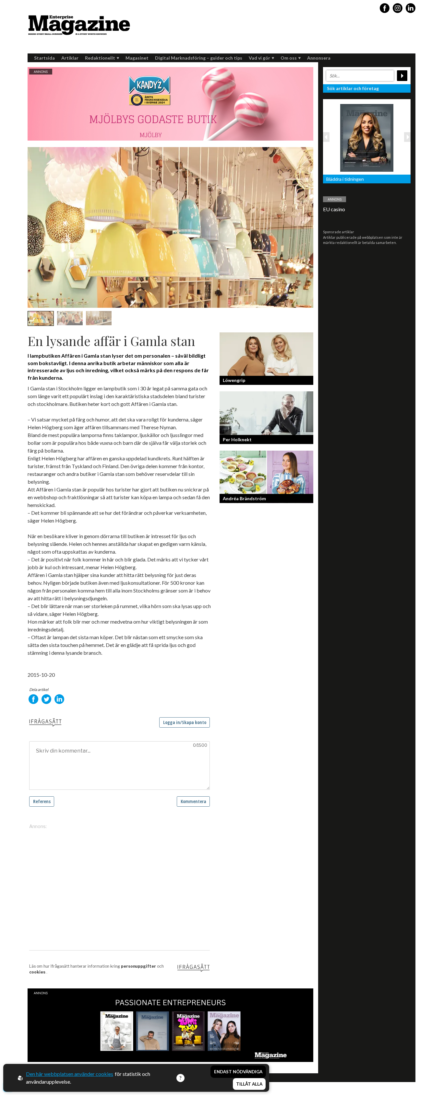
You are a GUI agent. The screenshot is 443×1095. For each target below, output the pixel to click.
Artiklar (69, 58)
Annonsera (318, 58)
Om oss (289, 58)
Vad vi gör (259, 58)
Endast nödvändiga (238, 1071)
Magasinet (137, 58)
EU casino (334, 209)
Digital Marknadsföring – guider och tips (198, 58)
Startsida (44, 58)
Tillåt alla (249, 1084)
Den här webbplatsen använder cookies (69, 1074)
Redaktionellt (100, 58)
